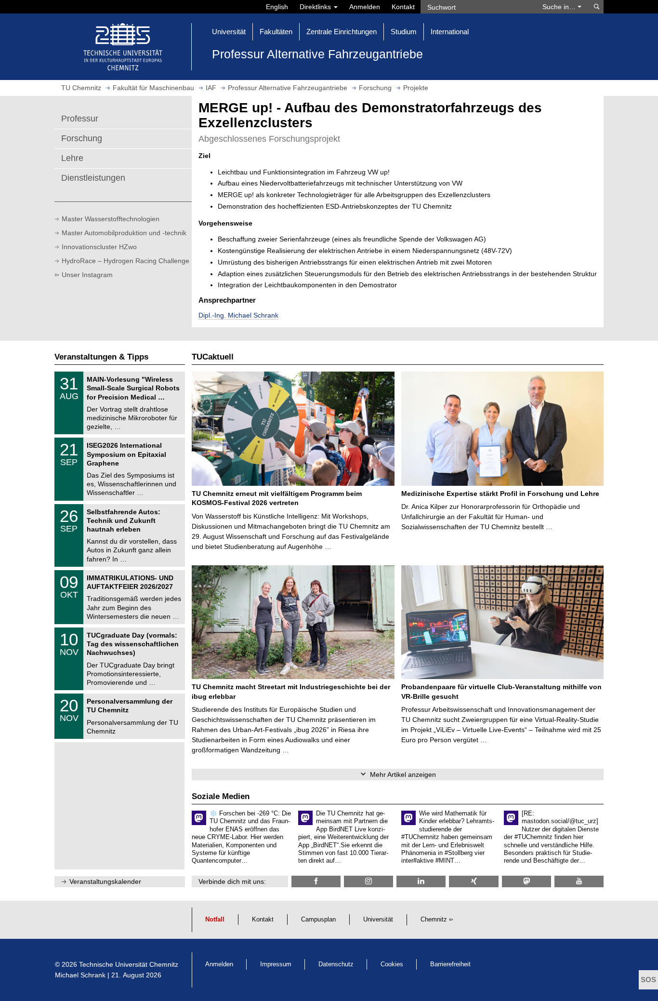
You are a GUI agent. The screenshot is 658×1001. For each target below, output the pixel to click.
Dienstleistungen (93, 178)
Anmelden (364, 7)
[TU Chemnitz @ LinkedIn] (421, 881)
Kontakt (403, 7)
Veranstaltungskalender (105, 881)
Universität (378, 919)
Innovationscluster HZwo (99, 247)
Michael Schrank (80, 975)
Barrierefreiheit (450, 964)
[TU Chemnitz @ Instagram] (368, 881)
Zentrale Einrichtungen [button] (341, 31)
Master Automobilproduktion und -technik (124, 233)
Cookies (392, 964)
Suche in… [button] (560, 7)
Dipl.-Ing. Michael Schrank (238, 315)
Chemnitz (434, 919)
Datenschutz (336, 964)
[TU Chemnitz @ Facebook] (316, 881)
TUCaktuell (213, 356)
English (277, 7)
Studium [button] (404, 31)
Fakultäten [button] (276, 31)
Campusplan (318, 919)
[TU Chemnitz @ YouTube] (579, 881)
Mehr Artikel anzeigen (403, 774)
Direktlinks (316, 7)
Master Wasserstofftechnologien (110, 219)
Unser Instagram (87, 275)
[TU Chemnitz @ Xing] (473, 881)
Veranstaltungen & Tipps (101, 356)
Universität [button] (229, 31)
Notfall (214, 919)
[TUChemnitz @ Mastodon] (526, 881)
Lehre (72, 158)
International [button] (450, 31)
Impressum (275, 964)
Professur (79, 118)
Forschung (81, 138)
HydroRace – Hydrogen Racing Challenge (125, 261)
